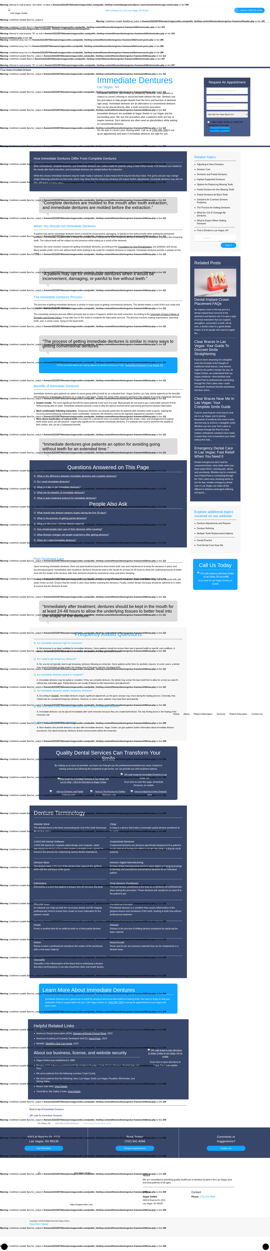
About (186, 714)
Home (176, 714)
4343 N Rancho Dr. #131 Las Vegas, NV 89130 (126, 10)
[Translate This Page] (266, 1247)
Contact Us (257, 714)
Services (221, 714)
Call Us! (251, 10)
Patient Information (203, 714)
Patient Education (238, 714)
